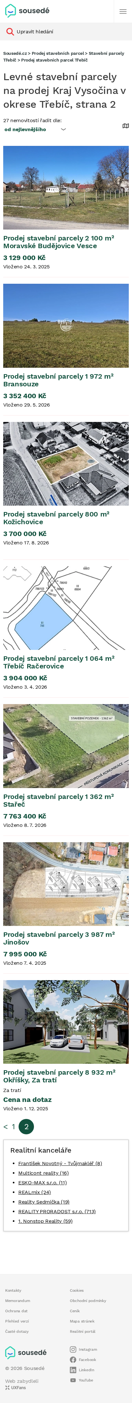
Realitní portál (82, 1331)
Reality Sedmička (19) (44, 1202)
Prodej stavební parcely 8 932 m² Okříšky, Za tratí (59, 1076)
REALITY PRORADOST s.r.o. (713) (57, 1211)
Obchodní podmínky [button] (88, 1300)
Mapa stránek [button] (82, 1321)
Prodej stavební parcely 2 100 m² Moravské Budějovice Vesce (58, 242)
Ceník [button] (75, 1311)
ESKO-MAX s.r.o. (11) (42, 1183)
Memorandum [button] (17, 1300)
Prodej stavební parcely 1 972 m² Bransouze (58, 380)
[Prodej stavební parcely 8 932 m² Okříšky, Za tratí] (66, 1022)
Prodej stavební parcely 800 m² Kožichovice (56, 518)
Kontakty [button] (13, 1290)
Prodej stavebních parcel (58, 53)
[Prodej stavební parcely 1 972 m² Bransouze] (66, 326)
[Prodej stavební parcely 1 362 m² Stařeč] (66, 746)
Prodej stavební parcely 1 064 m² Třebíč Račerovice (58, 662)
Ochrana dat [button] (16, 1311)
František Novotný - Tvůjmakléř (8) (60, 1163)
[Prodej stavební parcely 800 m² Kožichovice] (66, 464)
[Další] (123, 11)
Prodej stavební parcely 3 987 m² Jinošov (58, 938)
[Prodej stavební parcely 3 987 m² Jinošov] (66, 884)
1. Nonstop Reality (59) (45, 1221)
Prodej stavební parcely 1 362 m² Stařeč (58, 800)
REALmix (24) (34, 1192)
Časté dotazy (17, 1331)
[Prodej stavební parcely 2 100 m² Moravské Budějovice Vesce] (66, 188)
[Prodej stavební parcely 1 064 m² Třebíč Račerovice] (66, 608)
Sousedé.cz (15, 53)
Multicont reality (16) (43, 1173)
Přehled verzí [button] (17, 1321)
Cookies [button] (77, 1290)
